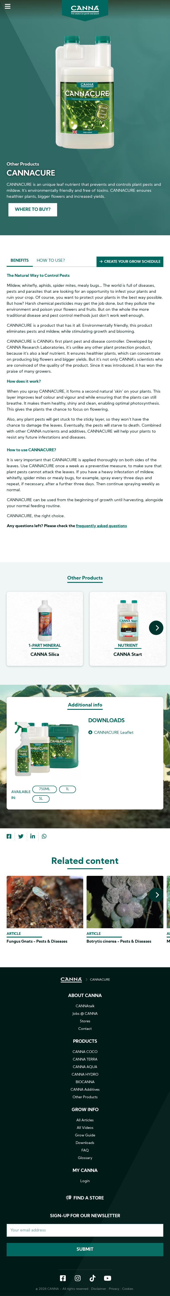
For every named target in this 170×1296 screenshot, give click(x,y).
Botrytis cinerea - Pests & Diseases (119, 942)
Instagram (77, 1278)
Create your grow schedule (132, 262)
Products (85, 1041)
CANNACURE (100, 979)
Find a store (88, 1198)
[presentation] (156, 628)
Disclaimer (98, 1289)
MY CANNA (85, 1171)
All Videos (85, 1128)
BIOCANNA (85, 1082)
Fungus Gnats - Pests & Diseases (37, 942)
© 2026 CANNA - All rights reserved (62, 1289)
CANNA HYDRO (85, 1074)
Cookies (127, 1289)
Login (85, 1181)
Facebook (62, 1278)
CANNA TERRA (85, 1059)
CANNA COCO (85, 1052)
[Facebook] (9, 837)
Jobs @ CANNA (85, 1014)
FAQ (85, 1150)
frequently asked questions (101, 526)
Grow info (85, 1110)
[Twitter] (20, 837)
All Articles (85, 1120)
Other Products (85, 1097)
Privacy (114, 1289)
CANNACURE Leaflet (113, 733)
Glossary (85, 1158)
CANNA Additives (85, 1090)
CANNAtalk (85, 1006)
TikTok (92, 1278)
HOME (71, 980)
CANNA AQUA (85, 1067)
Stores (85, 1021)
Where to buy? (33, 210)
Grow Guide (85, 1135)
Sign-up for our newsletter (85, 1216)
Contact (85, 1029)
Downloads (85, 1143)
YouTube (107, 1278)
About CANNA (85, 996)
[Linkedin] (32, 837)
